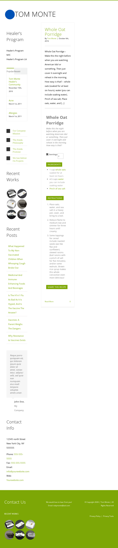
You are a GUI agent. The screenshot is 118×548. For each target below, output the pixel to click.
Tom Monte (51, 38)
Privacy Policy (95, 516)
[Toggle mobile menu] (112, 11)
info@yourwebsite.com (17, 471)
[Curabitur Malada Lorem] (11, 214)
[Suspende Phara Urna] (22, 214)
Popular (10, 71)
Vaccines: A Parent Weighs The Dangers (15, 324)
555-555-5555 (18, 462)
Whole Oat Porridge (55, 31)
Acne (11, 100)
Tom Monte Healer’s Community (14, 81)
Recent (17, 71)
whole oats (60, 169)
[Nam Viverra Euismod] (22, 204)
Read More (49, 301)
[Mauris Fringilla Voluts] (22, 194)
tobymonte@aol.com (61, 505)
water (61, 179)
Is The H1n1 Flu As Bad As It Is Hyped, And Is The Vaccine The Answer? (16, 304)
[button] (16, 132)
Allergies (13, 112)
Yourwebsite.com (15, 480)
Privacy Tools (108, 516)
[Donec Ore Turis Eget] (11, 194)
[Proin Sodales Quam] (11, 204)
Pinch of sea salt (57, 188)
